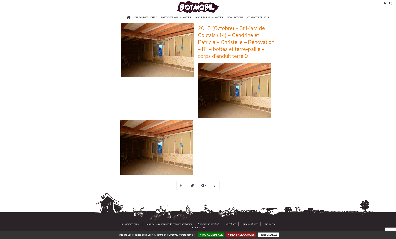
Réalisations (235, 17)
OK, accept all (212, 234)
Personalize (269, 234)
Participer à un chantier (176, 17)
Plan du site (269, 224)
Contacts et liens (258, 17)
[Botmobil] (198, 7)
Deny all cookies (242, 234)
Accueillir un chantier (209, 17)
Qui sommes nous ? (145, 17)
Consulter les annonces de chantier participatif (169, 224)
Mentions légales (198, 227)
